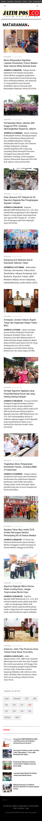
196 (29, 711)
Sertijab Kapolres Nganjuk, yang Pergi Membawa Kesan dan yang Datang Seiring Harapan (19, 393)
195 (21, 711)
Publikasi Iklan (22, 806)
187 (26, 698)
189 (6, 705)
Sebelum (16, 698)
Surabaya (10, 1)
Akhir (17, 717)
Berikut (7, 717)
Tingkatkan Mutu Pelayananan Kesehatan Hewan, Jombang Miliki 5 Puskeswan (20, 466)
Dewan (25, 1)
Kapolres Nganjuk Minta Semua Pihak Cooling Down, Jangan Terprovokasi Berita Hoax (19, 589)
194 (14, 711)
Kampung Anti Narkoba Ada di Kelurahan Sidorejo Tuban (18, 261)
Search (4, 800)
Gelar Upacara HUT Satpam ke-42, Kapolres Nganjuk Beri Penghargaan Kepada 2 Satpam (21, 200)
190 (14, 705)
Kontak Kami (7, 806)
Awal (7, 698)
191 (21, 705)
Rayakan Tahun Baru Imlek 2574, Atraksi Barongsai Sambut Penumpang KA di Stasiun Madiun (20, 532)
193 (6, 711)
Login (27, 808)
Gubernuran (17, 1)
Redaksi (14, 806)
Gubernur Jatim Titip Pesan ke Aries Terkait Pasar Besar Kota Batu (21, 651)
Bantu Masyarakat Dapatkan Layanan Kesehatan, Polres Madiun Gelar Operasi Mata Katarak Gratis (20, 63)
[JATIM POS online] (21, 13)
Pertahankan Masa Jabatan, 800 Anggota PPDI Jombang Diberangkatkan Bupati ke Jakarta (20, 125)
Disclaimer (21, 808)
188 (34, 698)
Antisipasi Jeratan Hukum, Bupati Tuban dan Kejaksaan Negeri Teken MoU (20, 322)
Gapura (4, 1)
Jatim (30, 1)
